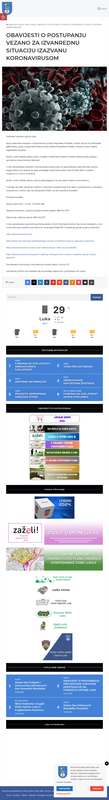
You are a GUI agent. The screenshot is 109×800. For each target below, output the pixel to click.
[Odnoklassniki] (72, 282)
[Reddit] (59, 282)
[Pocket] (78, 282)
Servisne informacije (30, 381)
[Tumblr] (46, 282)
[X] (34, 282)
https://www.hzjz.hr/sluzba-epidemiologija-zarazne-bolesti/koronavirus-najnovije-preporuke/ (50, 241)
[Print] (91, 282)
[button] (3, 16)
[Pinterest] (53, 282)
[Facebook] (27, 282)
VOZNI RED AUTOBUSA (78, 366)
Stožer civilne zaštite (27, 24)
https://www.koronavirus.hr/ (19, 234)
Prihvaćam (64, 788)
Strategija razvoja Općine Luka (49, 795)
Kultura (18, 701)
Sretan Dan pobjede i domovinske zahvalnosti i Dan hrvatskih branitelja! (31, 685)
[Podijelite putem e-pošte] (85, 282)
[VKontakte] (66, 282)
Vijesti (18, 679)
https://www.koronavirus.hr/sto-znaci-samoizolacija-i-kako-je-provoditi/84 (41, 247)
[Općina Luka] (7, 8)
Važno (17, 360)
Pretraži (97, 297)
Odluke (24, 795)
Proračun (16, 795)
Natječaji (32, 795)
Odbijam (97, 788)
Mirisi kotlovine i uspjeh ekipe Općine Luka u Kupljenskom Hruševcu (30, 706)
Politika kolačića (63, 793)
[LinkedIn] (40, 282)
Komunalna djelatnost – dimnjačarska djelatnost (33, 366)
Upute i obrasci (69, 391)
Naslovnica (12, 24)
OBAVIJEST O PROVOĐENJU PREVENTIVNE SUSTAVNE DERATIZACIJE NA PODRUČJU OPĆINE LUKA (81, 685)
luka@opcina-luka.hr (15, 173)
